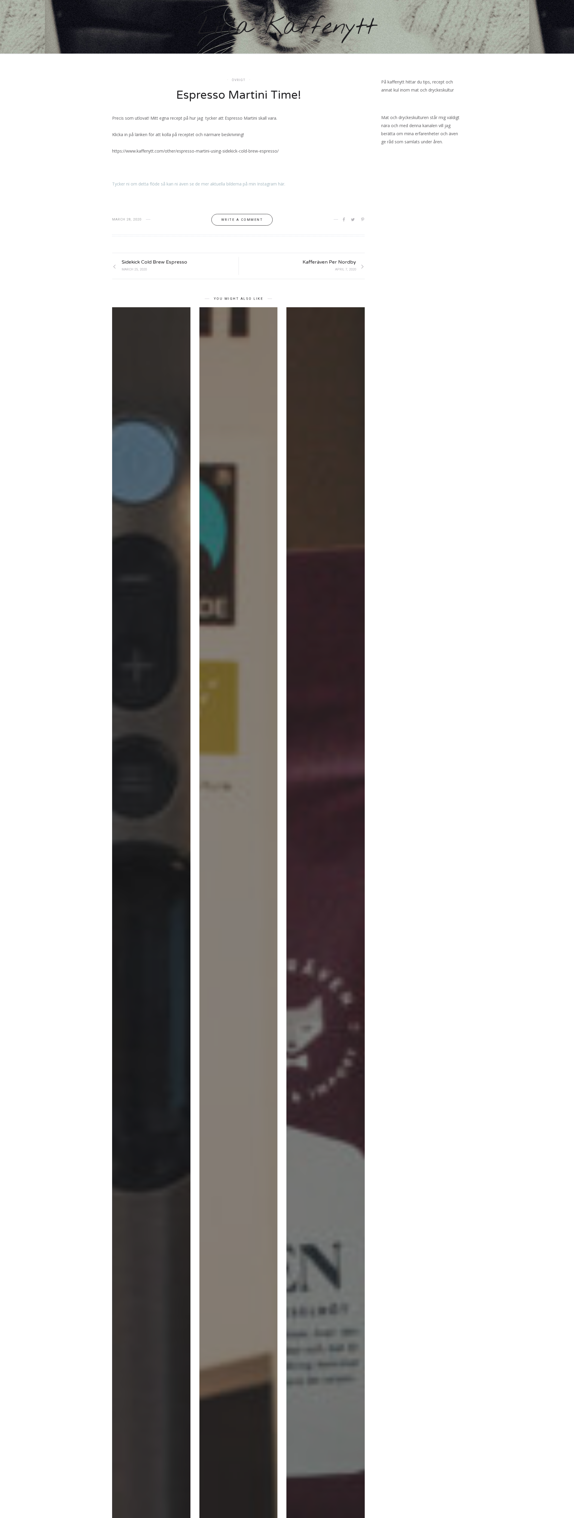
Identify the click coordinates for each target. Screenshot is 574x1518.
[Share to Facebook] (344, 219)
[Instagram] (549, 27)
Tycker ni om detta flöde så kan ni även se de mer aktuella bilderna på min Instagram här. (198, 184)
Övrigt (238, 80)
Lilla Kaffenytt (287, 27)
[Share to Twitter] (353, 219)
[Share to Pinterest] (363, 219)
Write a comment (242, 220)
